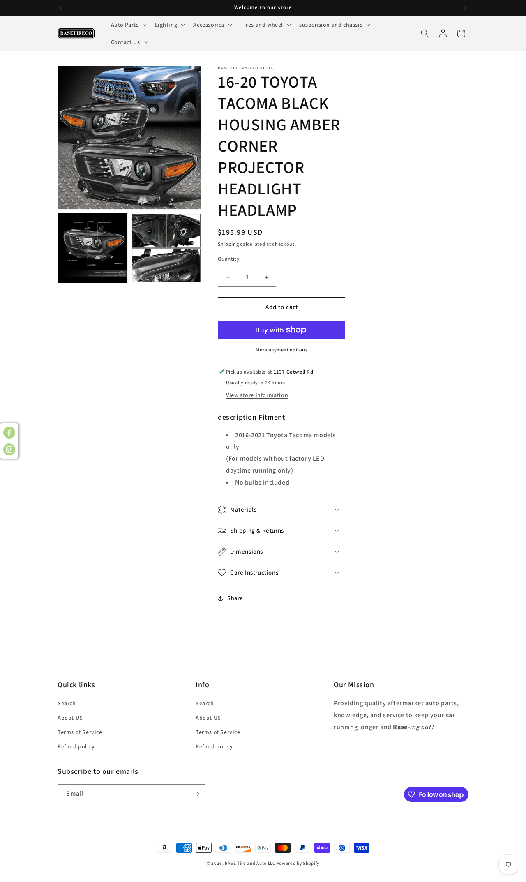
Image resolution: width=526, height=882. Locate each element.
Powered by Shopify (298, 863)
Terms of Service (80, 732)
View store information (257, 395)
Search (67, 703)
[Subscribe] (196, 793)
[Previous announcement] (60, 8)
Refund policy (76, 746)
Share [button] (235, 598)
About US (70, 717)
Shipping (228, 244)
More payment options (281, 349)
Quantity (228, 258)
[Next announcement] (466, 8)
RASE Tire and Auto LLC (250, 863)
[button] (128, 24)
